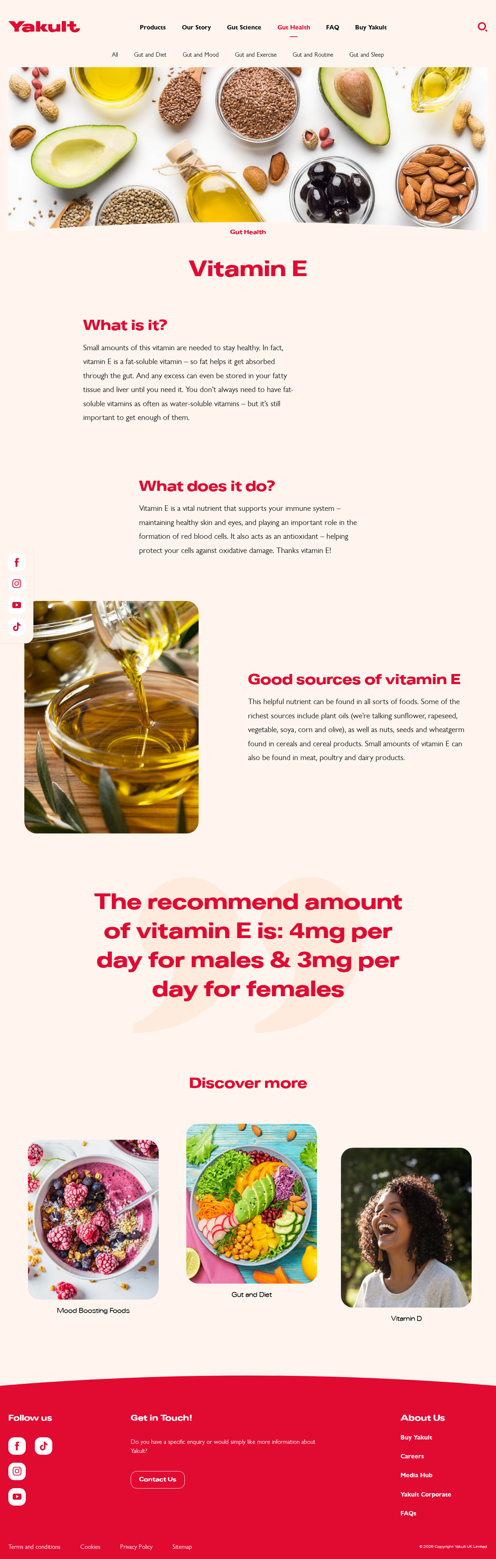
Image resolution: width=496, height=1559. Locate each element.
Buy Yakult (416, 1437)
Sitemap (182, 1546)
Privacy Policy (136, 1546)
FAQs (408, 1513)
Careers (412, 1456)
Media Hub (416, 1475)
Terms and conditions (34, 1546)
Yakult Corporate (426, 1494)
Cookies (90, 1546)
